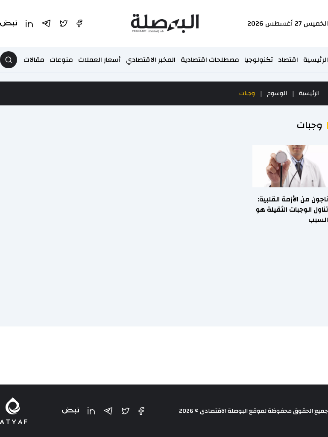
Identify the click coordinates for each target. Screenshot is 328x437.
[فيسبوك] (141, 411)
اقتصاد (288, 59)
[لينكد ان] (91, 410)
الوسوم (277, 93)
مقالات (33, 59)
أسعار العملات (99, 59)
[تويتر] (125, 411)
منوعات (61, 59)
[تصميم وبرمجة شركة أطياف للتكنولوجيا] (13, 410)
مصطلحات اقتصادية (210, 59)
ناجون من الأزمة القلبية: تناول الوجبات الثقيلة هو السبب (292, 209)
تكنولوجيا (258, 59)
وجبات (247, 93)
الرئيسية (315, 59)
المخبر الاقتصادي (151, 59)
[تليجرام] (108, 411)
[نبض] (70, 411)
